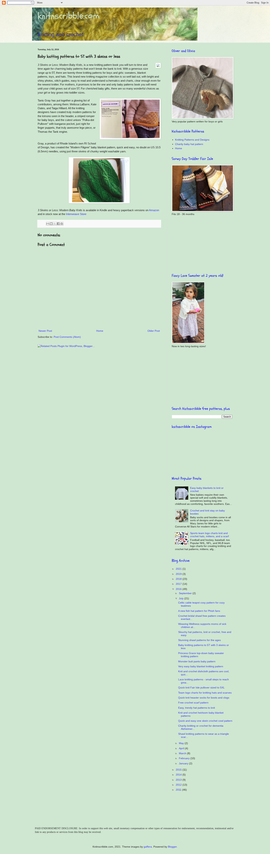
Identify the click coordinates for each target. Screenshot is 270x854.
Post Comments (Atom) (67, 336)
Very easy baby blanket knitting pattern (200, 666)
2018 (179, 578)
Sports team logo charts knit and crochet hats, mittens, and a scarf (209, 535)
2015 (179, 769)
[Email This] (48, 223)
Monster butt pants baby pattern (196, 661)
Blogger (172, 846)
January (184, 763)
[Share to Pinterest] (62, 223)
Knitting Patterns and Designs (192, 139)
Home (99, 330)
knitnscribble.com (69, 16)
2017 (179, 583)
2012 (179, 784)
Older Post (153, 330)
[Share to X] (55, 223)
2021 (179, 568)
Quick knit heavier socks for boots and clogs (203, 697)
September (185, 593)
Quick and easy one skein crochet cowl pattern (205, 720)
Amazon (154, 210)
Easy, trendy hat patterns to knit (196, 707)
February (184, 758)
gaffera (148, 846)
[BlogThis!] (51, 223)
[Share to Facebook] (58, 223)
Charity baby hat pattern (189, 144)
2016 (179, 589)
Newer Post (45, 330)
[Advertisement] (202, 245)
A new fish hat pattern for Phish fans (199, 610)
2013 (179, 779)
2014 (179, 774)
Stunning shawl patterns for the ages (199, 640)
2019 (179, 573)
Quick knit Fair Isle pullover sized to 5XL (201, 687)
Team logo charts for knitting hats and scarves (205, 692)
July (181, 598)
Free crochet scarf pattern (193, 702)
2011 (179, 789)
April (182, 748)
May (182, 743)
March (183, 753)
